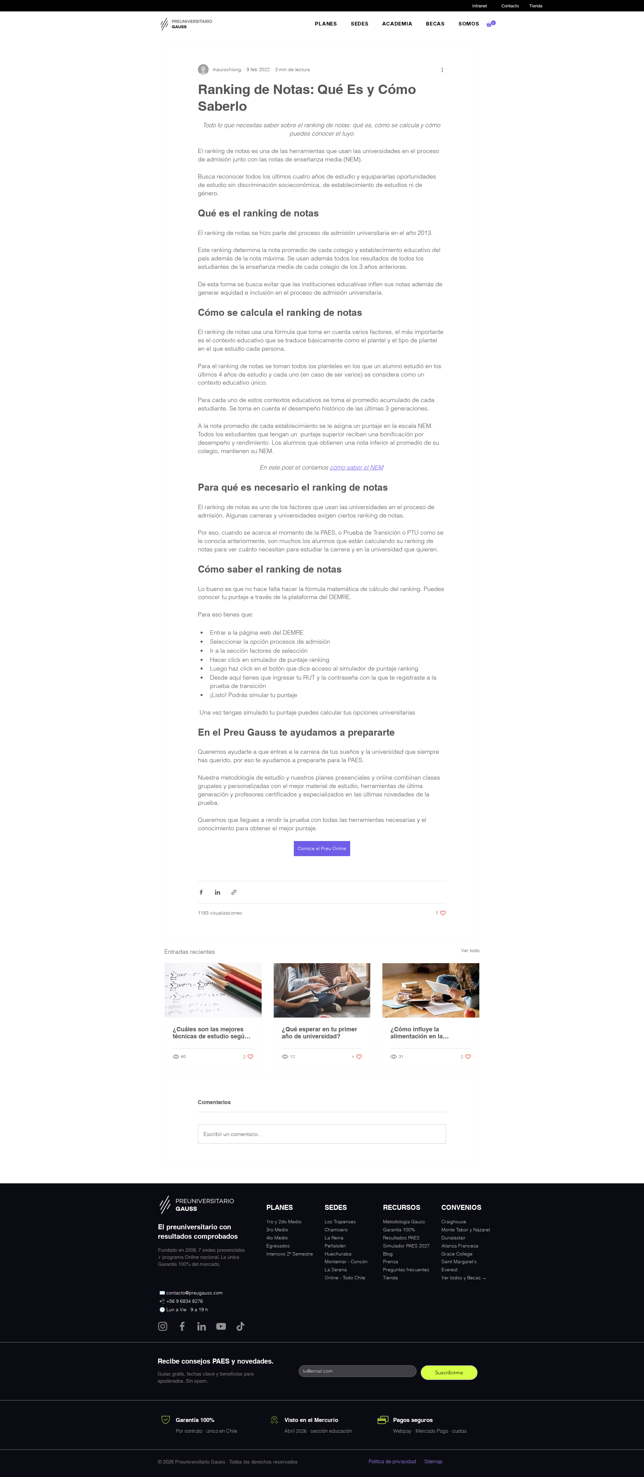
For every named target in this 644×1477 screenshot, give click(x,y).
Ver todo (470, 950)
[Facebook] (182, 1326)
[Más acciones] (442, 69)
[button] (326, 23)
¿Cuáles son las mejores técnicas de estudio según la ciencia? (210, 1033)
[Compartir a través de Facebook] (201, 892)
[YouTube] (221, 1326)
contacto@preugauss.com (194, 1293)
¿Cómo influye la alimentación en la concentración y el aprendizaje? (416, 1033)
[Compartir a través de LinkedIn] (217, 892)
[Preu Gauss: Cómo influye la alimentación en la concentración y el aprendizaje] (430, 990)
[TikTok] (240, 1326)
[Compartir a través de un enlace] (234, 892)
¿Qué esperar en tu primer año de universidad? (319, 1033)
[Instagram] (163, 1326)
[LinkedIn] (202, 1326)
